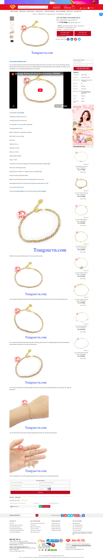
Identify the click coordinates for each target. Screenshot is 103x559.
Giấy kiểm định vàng (56, 528)
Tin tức (73, 8)
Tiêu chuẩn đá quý (77, 530)
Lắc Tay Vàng (20, 112)
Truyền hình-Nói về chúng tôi (15, 528)
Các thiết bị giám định (77, 525)
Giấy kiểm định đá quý (56, 530)
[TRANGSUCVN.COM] (12, 8)
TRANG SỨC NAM (14, 11)
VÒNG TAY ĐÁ (70, 11)
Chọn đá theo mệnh (77, 528)
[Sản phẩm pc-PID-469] (83, 125)
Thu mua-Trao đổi (34, 528)
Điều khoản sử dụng (34, 532)
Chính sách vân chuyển (35, 530)
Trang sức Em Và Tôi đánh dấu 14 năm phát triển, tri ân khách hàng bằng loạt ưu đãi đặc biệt (82, 533)
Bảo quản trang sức (56, 525)
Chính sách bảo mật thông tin (16, 525)
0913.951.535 (82, 33)
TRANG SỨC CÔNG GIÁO (49, 11)
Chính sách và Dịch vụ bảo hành (37, 523)
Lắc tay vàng (20, 124)
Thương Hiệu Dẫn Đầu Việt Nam (16, 530)
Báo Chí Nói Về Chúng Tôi (15, 526)
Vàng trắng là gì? (76, 523)
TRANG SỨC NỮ (22, 11)
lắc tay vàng (32, 256)
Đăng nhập (84, 8)
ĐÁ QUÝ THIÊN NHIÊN (60, 11)
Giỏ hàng (91, 8)
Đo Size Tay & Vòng (56, 526)
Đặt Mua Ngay (65, 33)
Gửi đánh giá (46, 506)
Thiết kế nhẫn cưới (56, 523)
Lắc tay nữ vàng (19, 191)
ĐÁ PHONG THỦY (78, 11)
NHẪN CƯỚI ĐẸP (30, 11)
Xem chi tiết (83, 172)
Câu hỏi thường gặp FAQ (14, 532)
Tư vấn (101, 14)
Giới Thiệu (11, 523)
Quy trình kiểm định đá (78, 526)
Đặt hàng (40, 492)
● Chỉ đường (20, 544)
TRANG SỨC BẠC (39, 11)
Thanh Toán (33, 525)
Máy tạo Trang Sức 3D (35, 526)
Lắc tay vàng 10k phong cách (17, 61)
